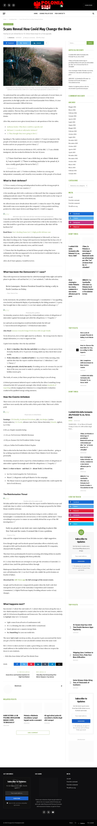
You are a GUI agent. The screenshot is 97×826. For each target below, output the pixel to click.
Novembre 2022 (73, 158)
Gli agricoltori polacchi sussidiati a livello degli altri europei (53, 718)
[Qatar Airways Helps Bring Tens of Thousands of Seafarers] (81, 670)
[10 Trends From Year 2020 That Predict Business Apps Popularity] (81, 615)
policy (25, 803)
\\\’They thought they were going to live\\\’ (22, 134)
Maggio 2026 (72, 107)
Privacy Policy (86, 568)
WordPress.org (73, 206)
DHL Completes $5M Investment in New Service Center (86, 364)
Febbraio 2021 (73, 170)
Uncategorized (8, 24)
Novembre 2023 (73, 143)
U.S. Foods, (18, 422)
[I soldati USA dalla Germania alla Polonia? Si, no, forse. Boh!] (74, 240)
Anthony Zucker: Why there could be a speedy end (25, 127)
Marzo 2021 (72, 167)
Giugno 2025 (72, 125)
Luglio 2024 (72, 137)
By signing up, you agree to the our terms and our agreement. (81, 568)
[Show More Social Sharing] (46, 43)
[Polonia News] (48, 5)
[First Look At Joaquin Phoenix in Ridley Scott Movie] (74, 334)
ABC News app (19, 580)
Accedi (70, 197)
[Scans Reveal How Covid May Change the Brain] (32, 66)
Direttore (11, 37)
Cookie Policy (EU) (46, 13)
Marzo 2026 (72, 110)
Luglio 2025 (72, 122)
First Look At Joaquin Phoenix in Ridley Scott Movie (86, 335)
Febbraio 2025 (73, 131)
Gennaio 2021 (72, 173)
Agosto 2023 (72, 149)
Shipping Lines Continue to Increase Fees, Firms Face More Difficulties (83, 655)
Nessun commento (30, 37)
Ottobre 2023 (72, 146)
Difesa (70, 420)
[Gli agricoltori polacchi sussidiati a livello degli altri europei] (53, 708)
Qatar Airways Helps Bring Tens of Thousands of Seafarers (83, 682)
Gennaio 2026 (72, 116)
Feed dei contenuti (74, 200)
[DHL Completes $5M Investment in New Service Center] (74, 362)
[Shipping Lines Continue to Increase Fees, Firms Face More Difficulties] (81, 643)
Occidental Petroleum (27, 419)
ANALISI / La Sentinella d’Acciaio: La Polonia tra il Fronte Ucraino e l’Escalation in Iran (79, 80)
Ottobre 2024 (72, 134)
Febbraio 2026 (73, 113)
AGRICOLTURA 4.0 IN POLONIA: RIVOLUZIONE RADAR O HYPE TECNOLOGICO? (11, 719)
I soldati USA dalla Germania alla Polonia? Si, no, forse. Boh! (74, 251)
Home (36, 13)
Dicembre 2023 (73, 140)
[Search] (93, 13)
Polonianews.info (19, 823)
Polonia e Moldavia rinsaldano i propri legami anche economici (33, 718)
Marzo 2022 (72, 164)
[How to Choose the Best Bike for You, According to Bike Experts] (74, 347)
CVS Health (15, 419)
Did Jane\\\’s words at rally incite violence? (22, 130)
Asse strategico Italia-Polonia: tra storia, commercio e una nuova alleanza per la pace (81, 72)
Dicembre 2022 (73, 155)
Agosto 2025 (72, 119)
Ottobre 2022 (72, 161)
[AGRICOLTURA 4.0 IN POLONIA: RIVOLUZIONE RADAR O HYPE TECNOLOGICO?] (12, 708)
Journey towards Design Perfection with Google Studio (31, 331)
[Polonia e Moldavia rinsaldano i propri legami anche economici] (33, 708)
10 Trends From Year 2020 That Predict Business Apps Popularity (83, 627)
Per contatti (60, 13)
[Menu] (4, 13)
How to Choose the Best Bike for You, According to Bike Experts (87, 348)
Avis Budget (44, 419)
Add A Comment (33, 732)
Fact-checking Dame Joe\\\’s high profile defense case (32, 232)
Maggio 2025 (72, 128)
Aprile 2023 (72, 152)
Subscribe (88, 5)
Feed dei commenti (74, 203)
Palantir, (53, 422)
